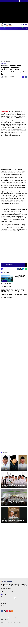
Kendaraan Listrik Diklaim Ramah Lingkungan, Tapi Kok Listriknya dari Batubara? (7, 291)
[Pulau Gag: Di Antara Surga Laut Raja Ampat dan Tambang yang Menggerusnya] (7, 278)
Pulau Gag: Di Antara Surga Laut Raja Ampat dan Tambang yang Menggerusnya (7, 285)
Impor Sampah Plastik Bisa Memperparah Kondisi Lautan (20, 277)
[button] (21, 24)
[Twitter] (20, 269)
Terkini (2, 597)
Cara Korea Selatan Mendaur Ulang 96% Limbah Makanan (19, 290)
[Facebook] (18, 269)
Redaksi (5, 76)
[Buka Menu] (24, 24)
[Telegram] (23, 269)
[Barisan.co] (8, 24)
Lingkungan (3, 63)
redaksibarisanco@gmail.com (10, 591)
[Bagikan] (26, 77)
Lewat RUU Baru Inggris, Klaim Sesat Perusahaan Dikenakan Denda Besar (7, 296)
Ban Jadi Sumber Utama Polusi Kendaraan (21, 295)
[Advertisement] (14, 45)
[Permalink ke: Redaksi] (2, 77)
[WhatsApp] (26, 269)
